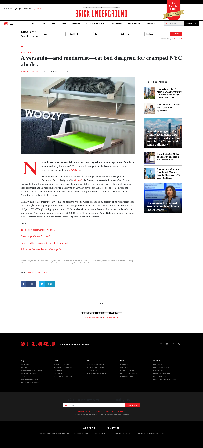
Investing (24, 368)
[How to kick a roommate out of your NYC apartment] (149, 108)
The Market (25, 365)
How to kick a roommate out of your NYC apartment (168, 107)
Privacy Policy (82, 433)
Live (64, 23)
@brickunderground (92, 317)
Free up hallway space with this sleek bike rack (44, 242)
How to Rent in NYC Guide (63, 376)
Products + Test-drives (128, 373)
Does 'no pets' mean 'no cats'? (35, 236)
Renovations (158, 370)
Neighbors (124, 365)
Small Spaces (28, 52)
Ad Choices (116, 433)
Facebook (11, 9)
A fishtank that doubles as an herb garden (41, 249)
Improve (76, 23)
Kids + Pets (124, 368)
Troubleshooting (126, 376)
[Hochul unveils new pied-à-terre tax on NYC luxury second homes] (163, 198)
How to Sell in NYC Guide (96, 373)
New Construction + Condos (32, 370)
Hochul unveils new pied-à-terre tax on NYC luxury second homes (163, 206)
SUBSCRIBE (191, 23)
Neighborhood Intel (127, 370)
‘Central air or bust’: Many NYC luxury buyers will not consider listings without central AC (169, 93)
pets (34, 273)
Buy (34, 23)
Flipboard (27, 9)
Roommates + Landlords (63, 368)
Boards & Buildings (96, 23)
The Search (58, 373)
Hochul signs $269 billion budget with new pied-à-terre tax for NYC (168, 157)
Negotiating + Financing (30, 379)
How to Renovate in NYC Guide (164, 379)
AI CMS (161, 433)
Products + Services (160, 376)
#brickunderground (111, 317)
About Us (152, 23)
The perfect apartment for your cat (38, 229)
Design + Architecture (161, 373)
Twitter (16, 9)
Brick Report (134, 23)
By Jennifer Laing (29, 71)
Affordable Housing (28, 373)
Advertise (117, 23)
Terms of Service (100, 433)
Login (128, 433)
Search (176, 34)
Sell (54, 23)
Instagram (20, 9)
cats (29, 273)
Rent (44, 23)
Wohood (78, 180)
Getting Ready (92, 370)
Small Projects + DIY (161, 368)
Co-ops (23, 376)
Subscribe (132, 405)
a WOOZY (74, 170)
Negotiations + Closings (96, 368)
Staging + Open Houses (95, 365)
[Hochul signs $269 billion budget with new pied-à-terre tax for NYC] (149, 158)
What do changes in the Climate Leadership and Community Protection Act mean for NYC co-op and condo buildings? (163, 138)
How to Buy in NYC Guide (30, 382)
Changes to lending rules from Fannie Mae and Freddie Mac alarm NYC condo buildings (168, 173)
